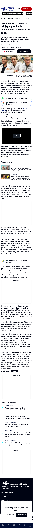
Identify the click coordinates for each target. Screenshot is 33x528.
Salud (14, 371)
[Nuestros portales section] (30, 493)
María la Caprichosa (10, 422)
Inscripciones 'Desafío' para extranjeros (12, 13)
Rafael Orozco (9, 405)
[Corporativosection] (30, 501)
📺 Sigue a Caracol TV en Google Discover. (16, 103)
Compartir (25, 51)
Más (30, 526)
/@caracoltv (9, 51)
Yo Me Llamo (8, 414)
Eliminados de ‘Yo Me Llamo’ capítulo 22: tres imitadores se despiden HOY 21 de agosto (18, 435)
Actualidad (10, 18)
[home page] (7, 8)
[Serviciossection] (30, 497)
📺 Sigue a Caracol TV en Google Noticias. (16, 261)
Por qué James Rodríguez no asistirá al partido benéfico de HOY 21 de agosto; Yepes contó (20, 178)
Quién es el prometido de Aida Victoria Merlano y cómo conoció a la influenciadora (21, 169)
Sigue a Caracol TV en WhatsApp (16, 98)
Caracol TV (3, 18)
